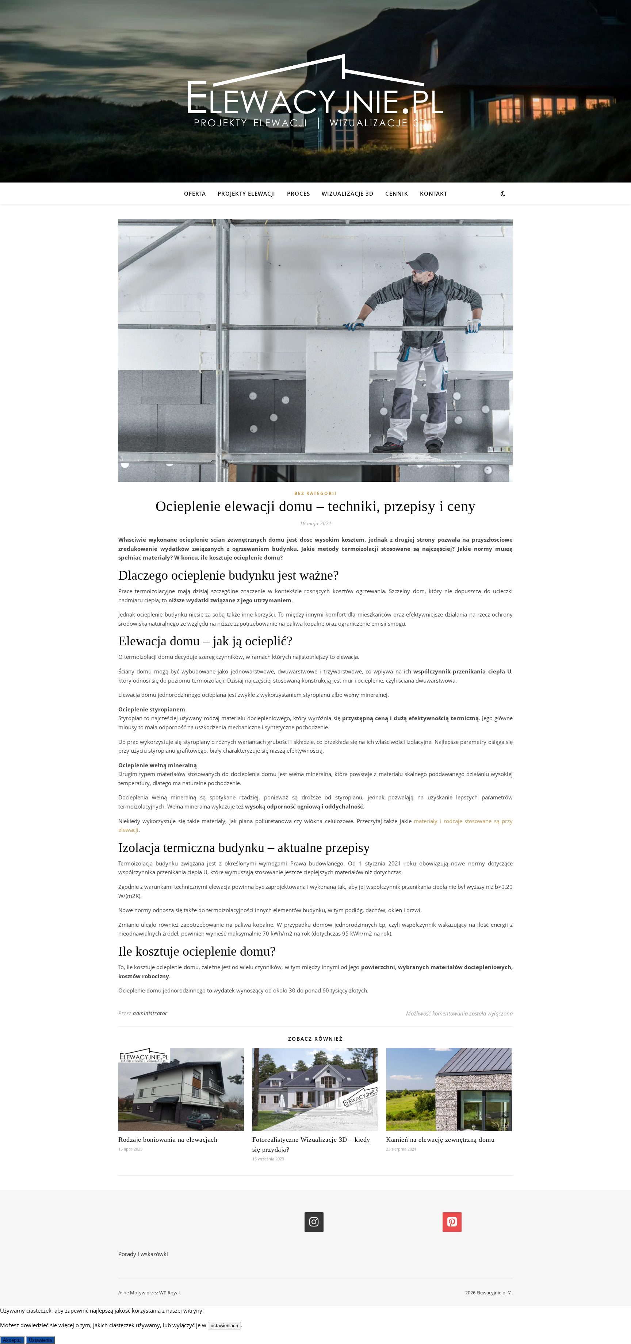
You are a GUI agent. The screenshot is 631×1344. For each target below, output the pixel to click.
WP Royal (169, 1292)
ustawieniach (224, 1325)
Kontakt (433, 193)
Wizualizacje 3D (348, 193)
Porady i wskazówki (143, 1253)
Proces (298, 193)
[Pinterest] (452, 1222)
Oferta (195, 193)
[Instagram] (314, 1222)
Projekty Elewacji (246, 193)
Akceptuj (12, 1340)
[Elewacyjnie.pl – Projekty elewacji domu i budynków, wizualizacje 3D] (315, 91)
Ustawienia (40, 1340)
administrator (150, 1013)
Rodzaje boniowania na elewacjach (167, 1139)
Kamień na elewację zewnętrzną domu (440, 1139)
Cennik (396, 193)
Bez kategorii (315, 493)
